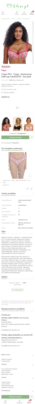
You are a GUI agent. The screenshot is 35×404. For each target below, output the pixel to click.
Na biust (19, 18)
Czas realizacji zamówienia (9, 369)
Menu (13, 18)
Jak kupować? (5, 384)
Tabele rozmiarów (6, 359)
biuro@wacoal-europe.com (10, 330)
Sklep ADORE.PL (5, 18)
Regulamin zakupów (7, 387)
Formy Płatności (6, 370)
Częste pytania (5, 382)
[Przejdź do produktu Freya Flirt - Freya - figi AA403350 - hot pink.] (17, 165)
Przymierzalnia (5, 361)
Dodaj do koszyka (15, 137)
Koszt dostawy (5, 372)
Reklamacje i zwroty (7, 374)
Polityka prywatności (7, 385)
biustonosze (26, 18)
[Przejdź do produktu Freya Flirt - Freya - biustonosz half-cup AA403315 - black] (17, 124)
